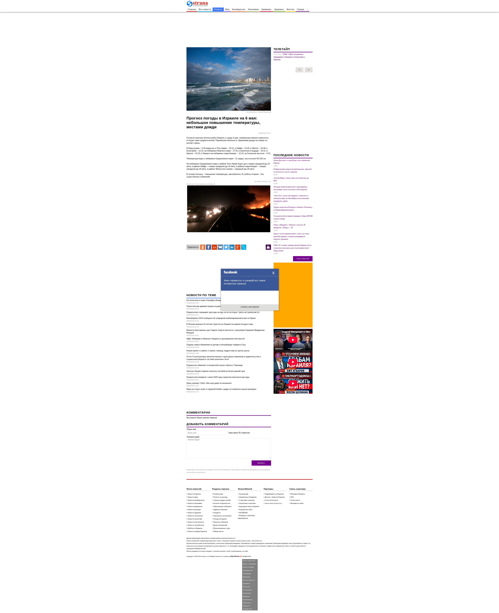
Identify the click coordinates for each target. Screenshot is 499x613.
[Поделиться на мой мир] (214, 247)
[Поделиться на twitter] (226, 247)
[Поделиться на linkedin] (232, 247)
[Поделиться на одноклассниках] (202, 247)
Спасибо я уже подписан (250, 307)
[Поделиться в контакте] (220, 247)
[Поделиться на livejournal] (243, 247)
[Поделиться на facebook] (208, 247)
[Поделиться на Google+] (237, 247)
